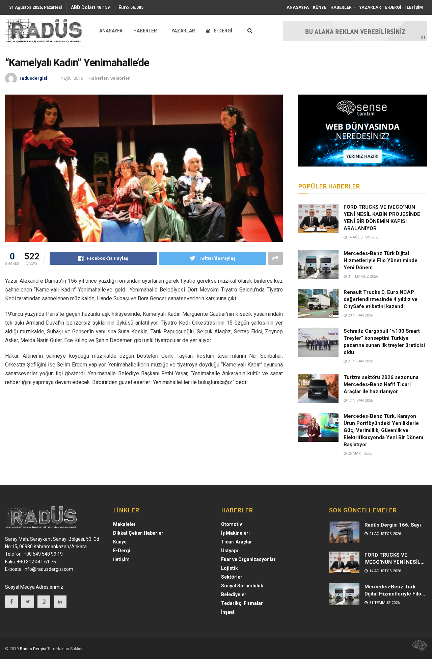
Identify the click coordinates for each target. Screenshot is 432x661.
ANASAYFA (298, 7)
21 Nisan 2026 (360, 361)
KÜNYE (319, 7)
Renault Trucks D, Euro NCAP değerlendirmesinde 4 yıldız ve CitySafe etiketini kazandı (380, 299)
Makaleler (124, 524)
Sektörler (120, 78)
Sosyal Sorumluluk (242, 585)
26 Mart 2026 (359, 453)
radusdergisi (33, 78)
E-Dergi (121, 550)
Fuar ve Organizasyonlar (248, 559)
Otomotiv (231, 524)
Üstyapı (229, 550)
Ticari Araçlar (236, 541)
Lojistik (229, 568)
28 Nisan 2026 (360, 315)
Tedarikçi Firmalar (242, 603)
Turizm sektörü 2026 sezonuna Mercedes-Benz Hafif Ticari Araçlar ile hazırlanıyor (381, 384)
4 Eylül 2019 (71, 78)
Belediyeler (233, 594)
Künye (120, 541)
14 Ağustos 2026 (363, 237)
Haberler (98, 78)
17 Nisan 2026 (360, 400)
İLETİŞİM (414, 7)
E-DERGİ (393, 7)
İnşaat (228, 612)
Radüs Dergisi (33, 648)
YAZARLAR (370, 7)
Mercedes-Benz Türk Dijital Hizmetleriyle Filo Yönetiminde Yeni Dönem (380, 260)
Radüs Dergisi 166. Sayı (392, 525)
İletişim (121, 559)
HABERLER (341, 7)
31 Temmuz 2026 (362, 276)
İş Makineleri (235, 533)
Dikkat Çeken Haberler (138, 533)
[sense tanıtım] (417, 649)
